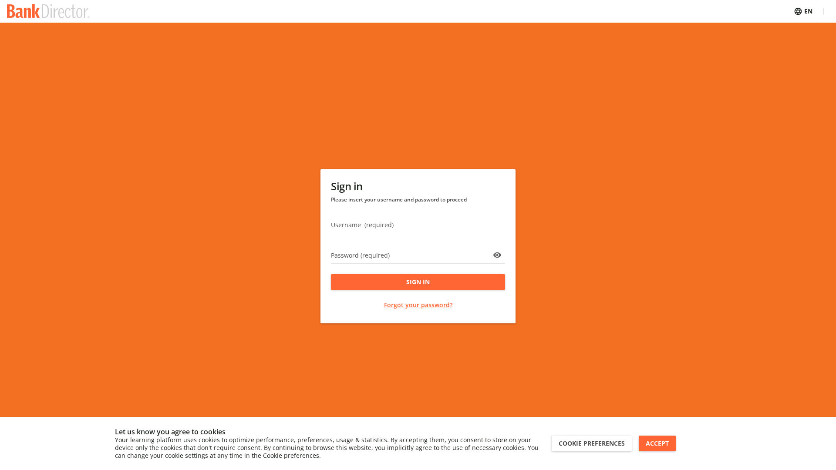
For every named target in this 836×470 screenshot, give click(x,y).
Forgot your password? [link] (418, 305)
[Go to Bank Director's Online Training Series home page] (48, 11)
